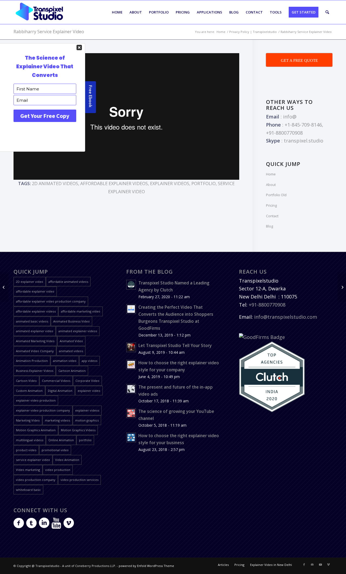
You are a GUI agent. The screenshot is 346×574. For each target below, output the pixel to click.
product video (26, 450)
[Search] (327, 12)
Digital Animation (60, 391)
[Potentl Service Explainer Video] (4, 287)
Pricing (271, 205)
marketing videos (57, 420)
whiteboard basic (28, 490)
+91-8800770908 (267, 304)
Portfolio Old (276, 194)
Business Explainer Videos (34, 371)
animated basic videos (32, 321)
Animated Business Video (71, 321)
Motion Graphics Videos (78, 430)
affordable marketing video (80, 311)
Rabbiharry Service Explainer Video (49, 32)
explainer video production (36, 400)
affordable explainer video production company (51, 301)
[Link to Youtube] (320, 565)
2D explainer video (29, 282)
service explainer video (33, 460)
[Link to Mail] (312, 565)
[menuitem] (117, 12)
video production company (35, 480)
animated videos (71, 351)
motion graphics (87, 420)
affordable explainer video (35, 291)
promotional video (55, 450)
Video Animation (67, 460)
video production (57, 470)
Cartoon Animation (72, 371)
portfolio (203, 183)
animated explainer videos (77, 331)
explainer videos (169, 183)
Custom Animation (29, 391)
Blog (269, 226)
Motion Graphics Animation (36, 430)
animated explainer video (34, 331)
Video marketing (28, 470)
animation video (64, 361)
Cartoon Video (26, 381)
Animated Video (71, 341)
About (271, 184)
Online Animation (61, 440)
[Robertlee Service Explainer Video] (342, 287)
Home (271, 174)
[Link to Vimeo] (328, 565)
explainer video (89, 391)
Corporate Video (87, 381)
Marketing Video (28, 420)
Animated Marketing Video (35, 341)
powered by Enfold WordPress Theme (146, 566)
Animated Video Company (35, 351)
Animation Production (32, 361)
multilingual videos (29, 440)
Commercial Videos (56, 381)
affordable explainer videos (114, 183)
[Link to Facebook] (304, 565)
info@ (290, 116)
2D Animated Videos (55, 183)
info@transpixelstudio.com (285, 317)
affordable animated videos (68, 282)
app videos (89, 361)
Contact (272, 215)
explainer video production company (43, 410)
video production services (79, 480)
